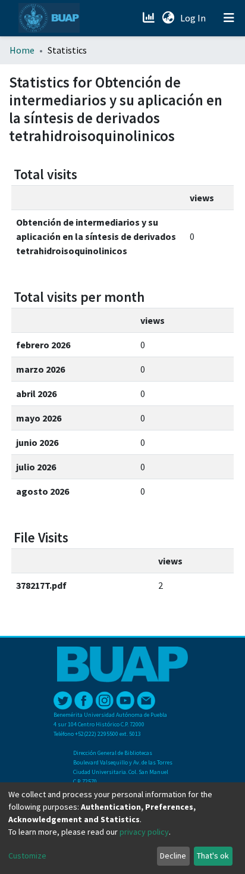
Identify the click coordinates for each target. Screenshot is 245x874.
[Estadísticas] (149, 18)
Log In (194, 18)
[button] (168, 18)
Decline (173, 855)
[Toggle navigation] (229, 18)
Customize (27, 855)
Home (22, 50)
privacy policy (144, 831)
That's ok (213, 855)
